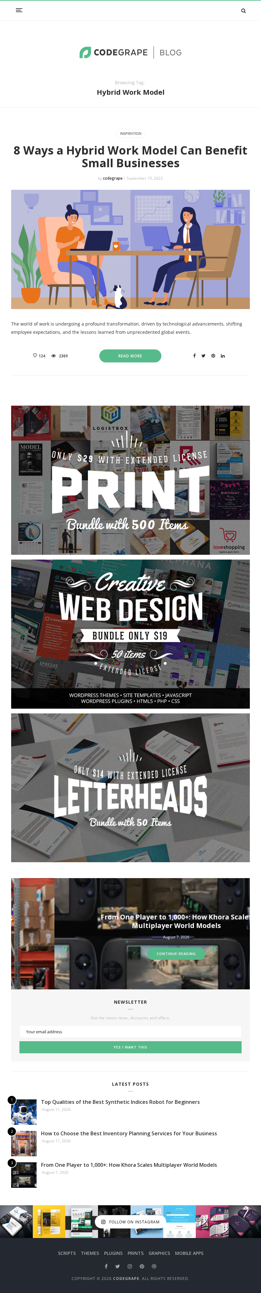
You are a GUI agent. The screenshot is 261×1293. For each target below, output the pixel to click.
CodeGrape (126, 1278)
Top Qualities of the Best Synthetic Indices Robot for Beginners (120, 1101)
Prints (136, 1253)
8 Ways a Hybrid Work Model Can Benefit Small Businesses (130, 156)
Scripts (67, 1253)
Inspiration (130, 133)
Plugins (113, 1253)
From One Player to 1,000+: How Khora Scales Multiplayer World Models (133, 921)
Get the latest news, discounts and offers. (130, 1018)
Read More (130, 356)
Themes (90, 1253)
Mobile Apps (189, 1253)
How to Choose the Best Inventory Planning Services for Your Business (129, 1133)
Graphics (159, 1253)
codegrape (113, 178)
